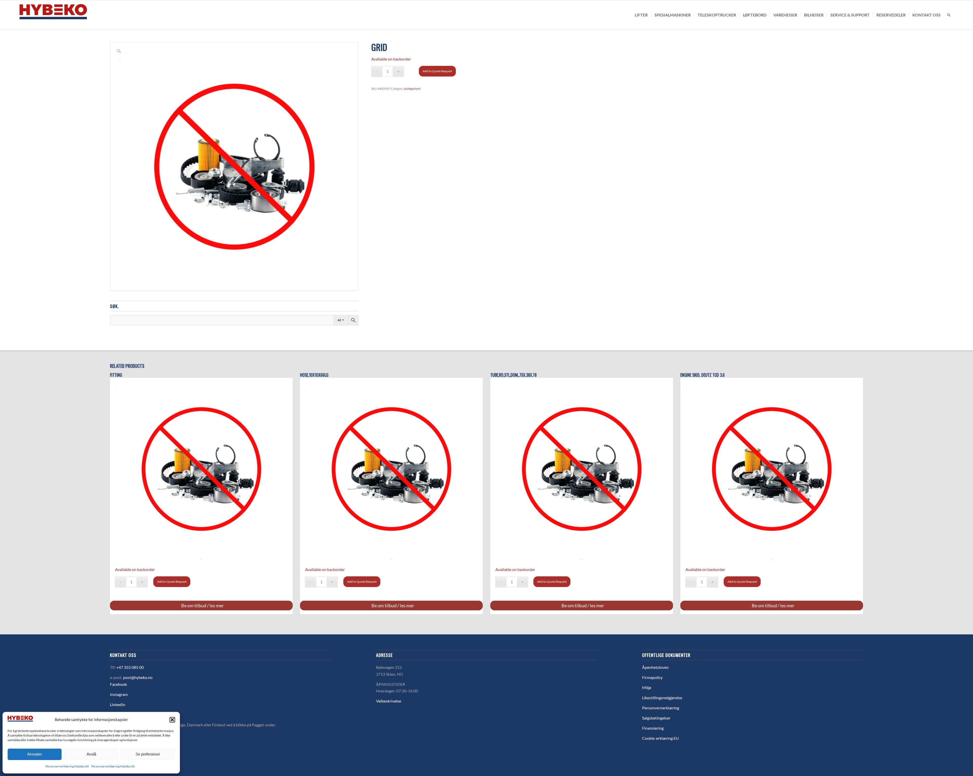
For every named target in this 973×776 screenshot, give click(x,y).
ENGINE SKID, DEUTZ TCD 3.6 (702, 375)
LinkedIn (117, 704)
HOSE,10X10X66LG (314, 375)
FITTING (116, 375)
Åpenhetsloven (655, 667)
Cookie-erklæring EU (660, 738)
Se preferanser (148, 754)
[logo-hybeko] (63, 15)
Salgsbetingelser (656, 717)
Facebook (118, 684)
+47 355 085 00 (130, 667)
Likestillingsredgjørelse (662, 697)
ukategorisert (412, 88)
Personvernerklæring (660, 707)
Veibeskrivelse (388, 700)
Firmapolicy (652, 677)
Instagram (119, 694)
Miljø (646, 687)
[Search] (949, 15)
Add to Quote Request (437, 71)
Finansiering (653, 728)
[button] (172, 719)
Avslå (91, 754)
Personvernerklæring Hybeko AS (67, 766)
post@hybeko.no (138, 677)
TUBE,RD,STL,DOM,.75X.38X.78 (513, 375)
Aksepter (34, 754)
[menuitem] (641, 15)
